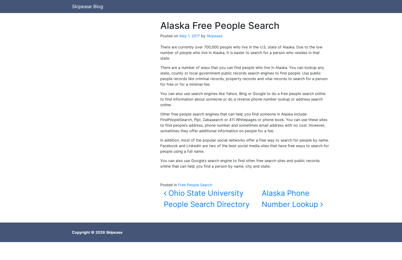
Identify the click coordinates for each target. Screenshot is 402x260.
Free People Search (195, 184)
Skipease (214, 36)
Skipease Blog (87, 6)
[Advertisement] (112, 52)
